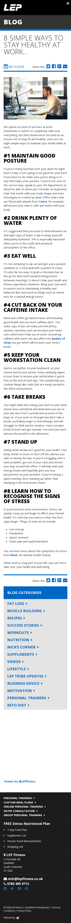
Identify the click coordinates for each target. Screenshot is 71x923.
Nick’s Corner (21, 647)
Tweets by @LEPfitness (20, 781)
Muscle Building (24, 610)
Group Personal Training (23, 815)
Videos (14, 661)
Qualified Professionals (37, 907)
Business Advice (23, 683)
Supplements (20, 654)
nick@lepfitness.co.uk (25, 879)
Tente (43, 201)
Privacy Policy (24, 910)
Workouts (18, 632)
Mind (13, 555)
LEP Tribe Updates (25, 676)
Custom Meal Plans (18, 802)
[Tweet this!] (48, 67)
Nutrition (18, 639)
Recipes (14, 618)
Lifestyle (16, 668)
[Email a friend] (64, 67)
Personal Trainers (26, 697)
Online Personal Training (23, 806)
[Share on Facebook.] (53, 67)
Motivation (19, 690)
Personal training (18, 798)
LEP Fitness (13, 7)
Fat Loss (15, 603)
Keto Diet (16, 705)
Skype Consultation (19, 811)
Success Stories (23, 625)
